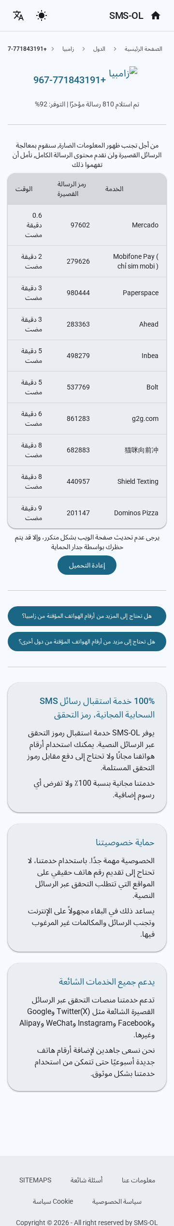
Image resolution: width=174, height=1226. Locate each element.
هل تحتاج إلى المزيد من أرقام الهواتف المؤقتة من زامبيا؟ (87, 616)
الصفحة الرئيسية (143, 48)
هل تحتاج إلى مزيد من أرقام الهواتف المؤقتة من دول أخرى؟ (87, 641)
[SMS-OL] (155, 15)
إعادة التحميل (87, 565)
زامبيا (68, 48)
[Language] (18, 15)
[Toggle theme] (41, 15)
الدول (99, 48)
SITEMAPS (35, 1180)
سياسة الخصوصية (117, 1201)
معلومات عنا (138, 1180)
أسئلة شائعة (86, 1180)
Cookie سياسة (53, 1201)
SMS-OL (126, 15)
